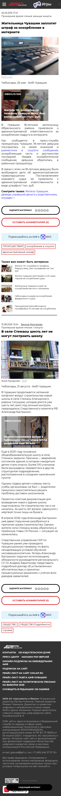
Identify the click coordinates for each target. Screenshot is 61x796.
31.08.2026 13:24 (9, 324)
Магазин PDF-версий (35, 656)
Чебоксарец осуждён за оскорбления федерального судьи (33, 297)
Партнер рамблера (29, 781)
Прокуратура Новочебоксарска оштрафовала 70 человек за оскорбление (35, 307)
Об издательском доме (34, 652)
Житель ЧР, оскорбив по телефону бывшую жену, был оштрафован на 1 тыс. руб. (34, 268)
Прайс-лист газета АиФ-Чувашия (25, 677)
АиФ (24, 380)
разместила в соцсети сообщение (29, 150)
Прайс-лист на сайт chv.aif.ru (23, 673)
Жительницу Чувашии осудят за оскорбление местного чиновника (32, 287)
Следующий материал (29, 787)
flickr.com (6, 77)
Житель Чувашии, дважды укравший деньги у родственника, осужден (29, 194)
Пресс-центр (11, 656)
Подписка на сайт (15, 668)
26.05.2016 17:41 (9, 12)
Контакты (9, 652)
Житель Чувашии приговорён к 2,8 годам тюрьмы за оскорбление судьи (35, 277)
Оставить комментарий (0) (30, 222)
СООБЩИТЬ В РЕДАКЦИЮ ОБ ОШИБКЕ (26, 689)
